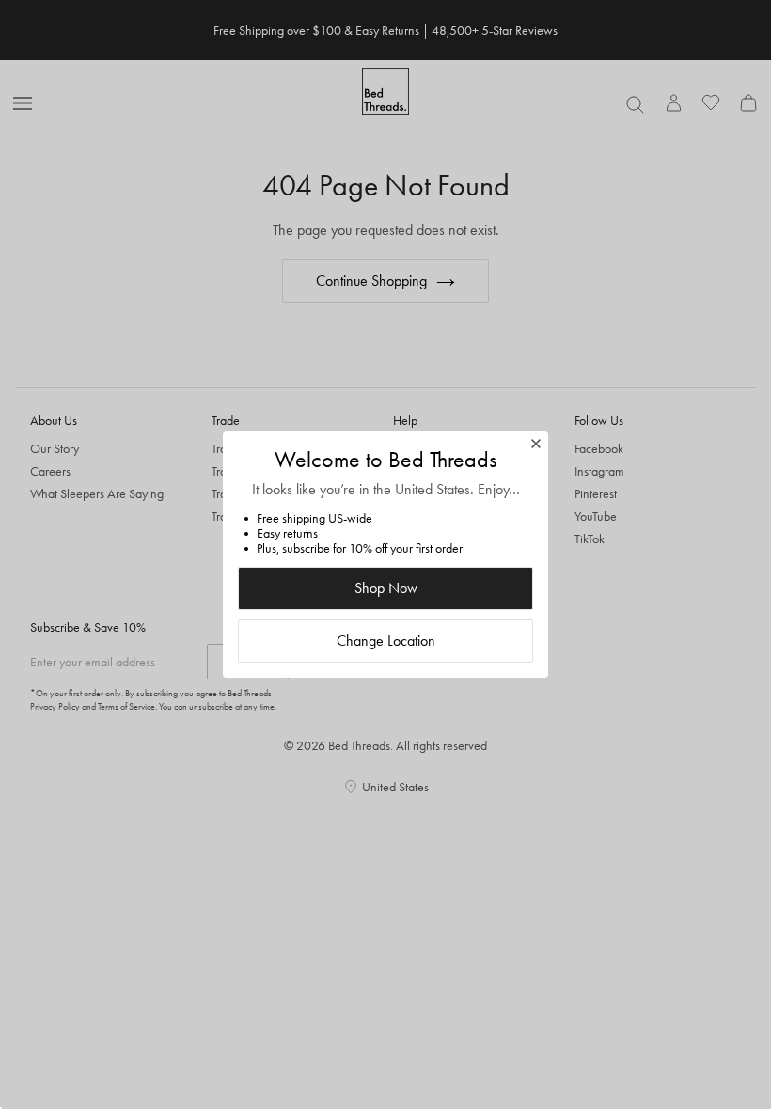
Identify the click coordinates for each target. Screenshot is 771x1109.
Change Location (386, 640)
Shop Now (385, 588)
